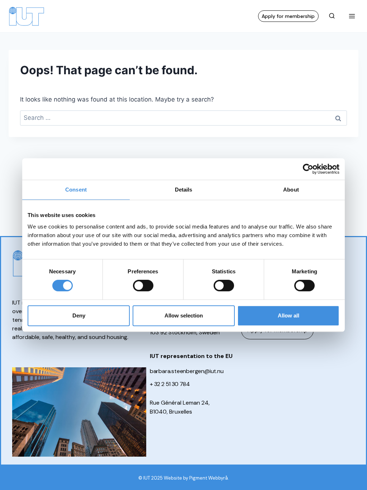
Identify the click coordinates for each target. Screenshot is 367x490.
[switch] (143, 285)
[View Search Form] (332, 16)
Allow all (288, 315)
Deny (78, 315)
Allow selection (184, 315)
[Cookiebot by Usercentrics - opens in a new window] (308, 169)
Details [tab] (183, 190)
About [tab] (291, 190)
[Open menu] (351, 16)
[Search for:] (183, 117)
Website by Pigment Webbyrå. (196, 478)
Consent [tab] (76, 190)
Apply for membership (288, 16)
